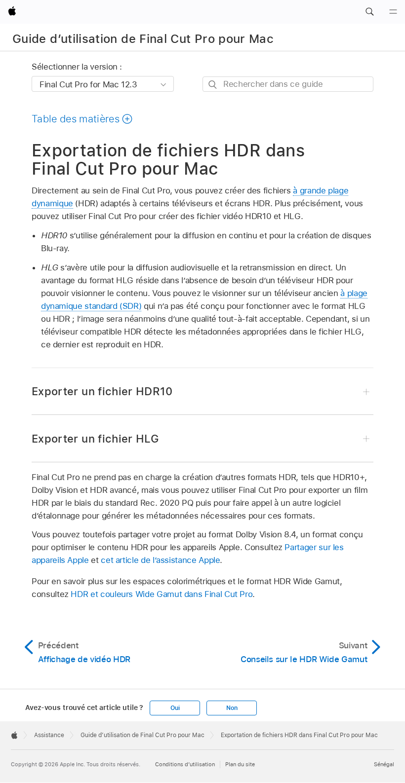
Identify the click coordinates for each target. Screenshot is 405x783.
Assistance (49, 735)
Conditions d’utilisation (185, 764)
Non (231, 708)
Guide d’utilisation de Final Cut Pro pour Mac (143, 39)
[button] (369, 12)
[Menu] (393, 12)
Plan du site (240, 764)
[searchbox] (287, 84)
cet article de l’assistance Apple (160, 560)
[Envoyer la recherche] (213, 84)
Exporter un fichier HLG (95, 438)
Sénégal (384, 764)
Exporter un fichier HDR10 (102, 391)
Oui (174, 708)
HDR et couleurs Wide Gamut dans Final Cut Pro (161, 594)
